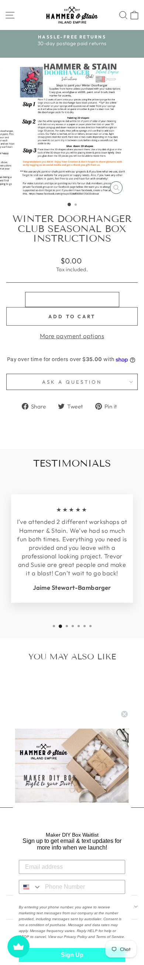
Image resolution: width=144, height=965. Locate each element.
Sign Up (72, 955)
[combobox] (30, 887)
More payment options (72, 336)
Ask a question (72, 382)
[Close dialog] (124, 714)
